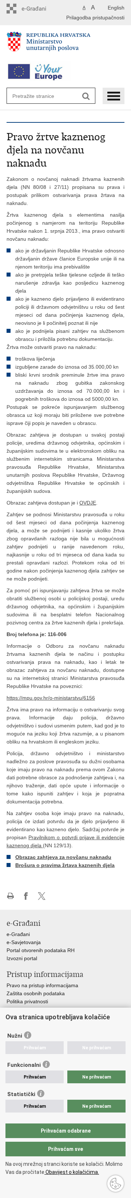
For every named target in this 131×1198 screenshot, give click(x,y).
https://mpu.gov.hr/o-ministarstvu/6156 (51, 698)
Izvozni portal (22, 958)
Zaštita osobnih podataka (36, 993)
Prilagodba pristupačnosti (95, 17)
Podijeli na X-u (41, 896)
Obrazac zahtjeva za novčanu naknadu (63, 857)
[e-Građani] (38, 9)
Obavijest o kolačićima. (71, 1172)
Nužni (14, 1035)
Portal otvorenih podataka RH (41, 950)
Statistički (21, 1094)
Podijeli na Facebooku (26, 896)
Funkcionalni (24, 1065)
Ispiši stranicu (10, 896)
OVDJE (87, 503)
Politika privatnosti (27, 1001)
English (116, 8)
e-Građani (18, 934)
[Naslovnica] (65, 44)
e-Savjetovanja (24, 942)
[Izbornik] (113, 96)
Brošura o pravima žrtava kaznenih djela (65, 865)
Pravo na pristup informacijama (42, 985)
